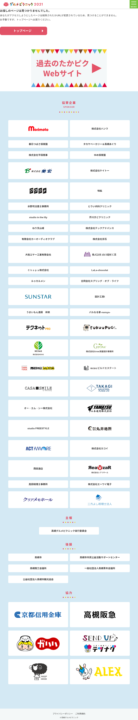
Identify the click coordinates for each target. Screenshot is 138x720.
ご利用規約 (80, 713)
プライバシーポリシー (63, 713)
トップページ (22, 31)
